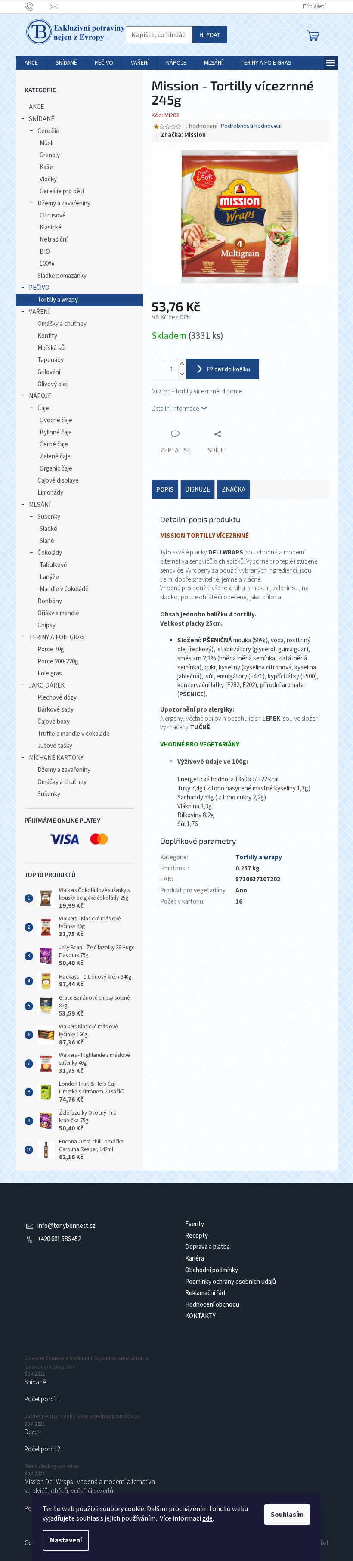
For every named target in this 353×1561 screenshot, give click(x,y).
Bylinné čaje (56, 432)
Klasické (51, 227)
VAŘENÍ (39, 311)
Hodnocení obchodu (212, 1304)
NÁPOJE (40, 396)
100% (47, 263)
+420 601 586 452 (59, 1239)
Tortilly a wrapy (57, 299)
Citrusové (53, 215)
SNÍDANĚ (41, 119)
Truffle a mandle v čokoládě (73, 733)
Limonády (50, 492)
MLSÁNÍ (39, 504)
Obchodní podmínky (211, 1270)
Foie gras (49, 673)
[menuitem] (31, 63)
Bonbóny (49, 601)
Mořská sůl (51, 348)
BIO (45, 251)
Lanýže (49, 577)
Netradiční (54, 239)
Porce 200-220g (57, 661)
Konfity (47, 336)
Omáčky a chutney (62, 323)
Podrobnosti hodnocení (251, 126)
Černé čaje (54, 444)
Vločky (48, 179)
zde (207, 1518)
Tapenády (50, 360)
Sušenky (48, 516)
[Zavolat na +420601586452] (37, 6)
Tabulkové (53, 565)
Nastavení (66, 1540)
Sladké (48, 528)
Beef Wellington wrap (52, 1466)
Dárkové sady (55, 709)
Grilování (48, 372)
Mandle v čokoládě (64, 589)
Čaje (43, 408)
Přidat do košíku (228, 368)
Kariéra (194, 1258)
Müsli (46, 143)
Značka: (183, 134)
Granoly (50, 155)
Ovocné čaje (56, 420)
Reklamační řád (205, 1293)
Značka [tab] (233, 489)
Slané (47, 540)
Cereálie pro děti (62, 191)
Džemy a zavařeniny (63, 203)
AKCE (36, 106)
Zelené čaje (55, 456)
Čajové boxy (53, 721)
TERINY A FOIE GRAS (57, 637)
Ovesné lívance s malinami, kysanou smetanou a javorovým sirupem (86, 1362)
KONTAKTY (200, 1316)
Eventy (194, 1224)
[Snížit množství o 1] (182, 374)
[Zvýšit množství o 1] (182, 364)
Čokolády (49, 553)
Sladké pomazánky (62, 275)
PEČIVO (39, 287)
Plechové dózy (57, 697)
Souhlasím (287, 1514)
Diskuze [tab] (197, 489)
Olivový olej (52, 384)
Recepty (196, 1235)
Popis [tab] (164, 489)
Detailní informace (175, 408)
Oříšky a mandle (58, 613)
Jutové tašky (54, 745)
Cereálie (48, 131)
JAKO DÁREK (47, 685)
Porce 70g (50, 649)
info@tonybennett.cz (66, 1225)
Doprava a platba (207, 1246)
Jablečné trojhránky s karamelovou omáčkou (82, 1416)
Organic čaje (56, 468)
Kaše (46, 167)
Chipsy (46, 625)
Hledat (209, 34)
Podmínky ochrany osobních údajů (230, 1281)
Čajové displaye (58, 480)
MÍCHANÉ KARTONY (56, 757)
